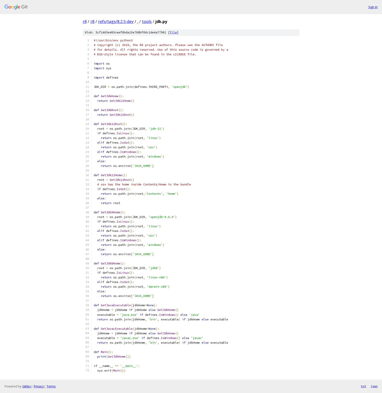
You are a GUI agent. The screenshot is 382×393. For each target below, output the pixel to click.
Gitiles (26, 386)
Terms (51, 386)
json (374, 386)
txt (363, 386)
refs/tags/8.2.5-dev (116, 21)
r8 (85, 21)
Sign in (373, 7)
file (173, 32)
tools (147, 21)
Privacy (39, 386)
